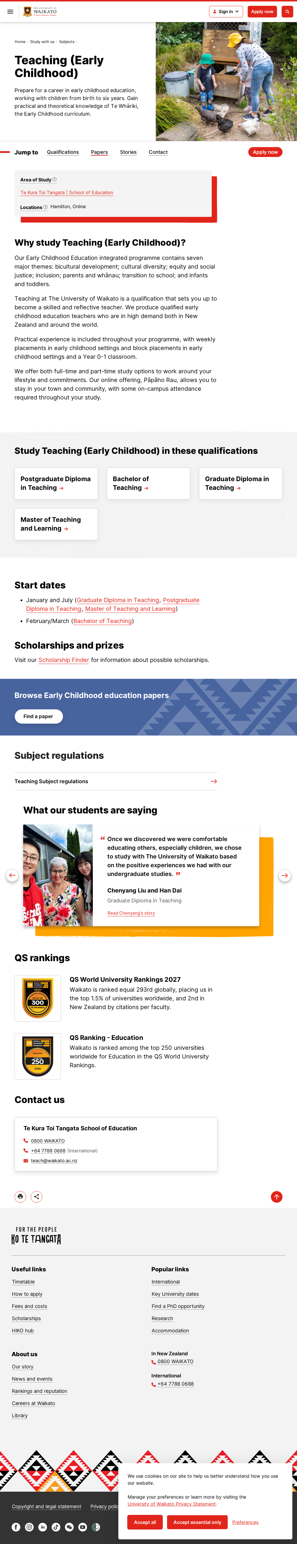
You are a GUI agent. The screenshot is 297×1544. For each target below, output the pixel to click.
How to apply (27, 1294)
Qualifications (63, 152)
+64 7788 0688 (48, 1151)
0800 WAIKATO (48, 1141)
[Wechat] (69, 1530)
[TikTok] (56, 1530)
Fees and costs (29, 1306)
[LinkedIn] (42, 1530)
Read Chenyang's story (131, 913)
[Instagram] (29, 1530)
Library (20, 1415)
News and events (32, 1379)
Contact (158, 152)
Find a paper (38, 716)
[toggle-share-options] (36, 1197)
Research (162, 1318)
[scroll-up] (276, 1197)
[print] (20, 1197)
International (166, 1282)
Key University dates (175, 1294)
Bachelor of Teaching (102, 620)
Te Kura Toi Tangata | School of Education (67, 192)
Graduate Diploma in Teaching (118, 600)
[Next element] (12, 875)
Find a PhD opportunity (178, 1306)
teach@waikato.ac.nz (54, 1160)
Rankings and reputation (39, 1391)
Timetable (23, 1282)
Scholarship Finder (64, 659)
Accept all (145, 1522)
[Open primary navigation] (10, 11)
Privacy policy (105, 1506)
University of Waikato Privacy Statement (172, 1504)
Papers (99, 152)
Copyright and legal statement (46, 1506)
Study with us (42, 42)
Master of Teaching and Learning (130, 608)
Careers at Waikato (33, 1403)
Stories (128, 152)
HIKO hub (23, 1331)
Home (20, 42)
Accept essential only (197, 1522)
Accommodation (170, 1331)
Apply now (262, 11)
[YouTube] (82, 1530)
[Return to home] (40, 12)
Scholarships (26, 1318)
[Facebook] (16, 1530)
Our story (22, 1367)
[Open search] (287, 11)
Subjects (67, 42)
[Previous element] (284, 875)
